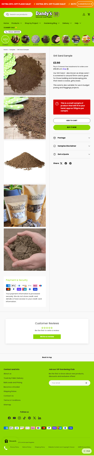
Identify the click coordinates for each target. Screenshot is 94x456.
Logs (76, 44)
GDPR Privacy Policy (84, 447)
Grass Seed (55, 44)
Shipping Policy (40, 447)
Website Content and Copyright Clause (61, 447)
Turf (45, 44)
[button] (88, 14)
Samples (12, 49)
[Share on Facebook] (66, 163)
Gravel (35, 44)
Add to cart (71, 120)
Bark (66, 44)
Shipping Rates (10, 391)
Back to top (47, 357)
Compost (25, 44)
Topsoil (15, 44)
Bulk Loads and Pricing (13, 382)
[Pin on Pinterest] (70, 163)
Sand (86, 44)
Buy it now (71, 127)
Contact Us (9, 396)
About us (7, 373)
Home (6, 23)
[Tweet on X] (61, 163)
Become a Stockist (12, 387)
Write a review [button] (47, 336)
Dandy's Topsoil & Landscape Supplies (22, 442)
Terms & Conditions (12, 400)
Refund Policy (26, 447)
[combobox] (18, 14)
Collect (5, 44)
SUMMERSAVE (84, 4)
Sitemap (7, 404)
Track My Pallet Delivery (13, 378)
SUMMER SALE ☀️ (10, 27)
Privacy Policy (14, 447)
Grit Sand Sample (23, 49)
